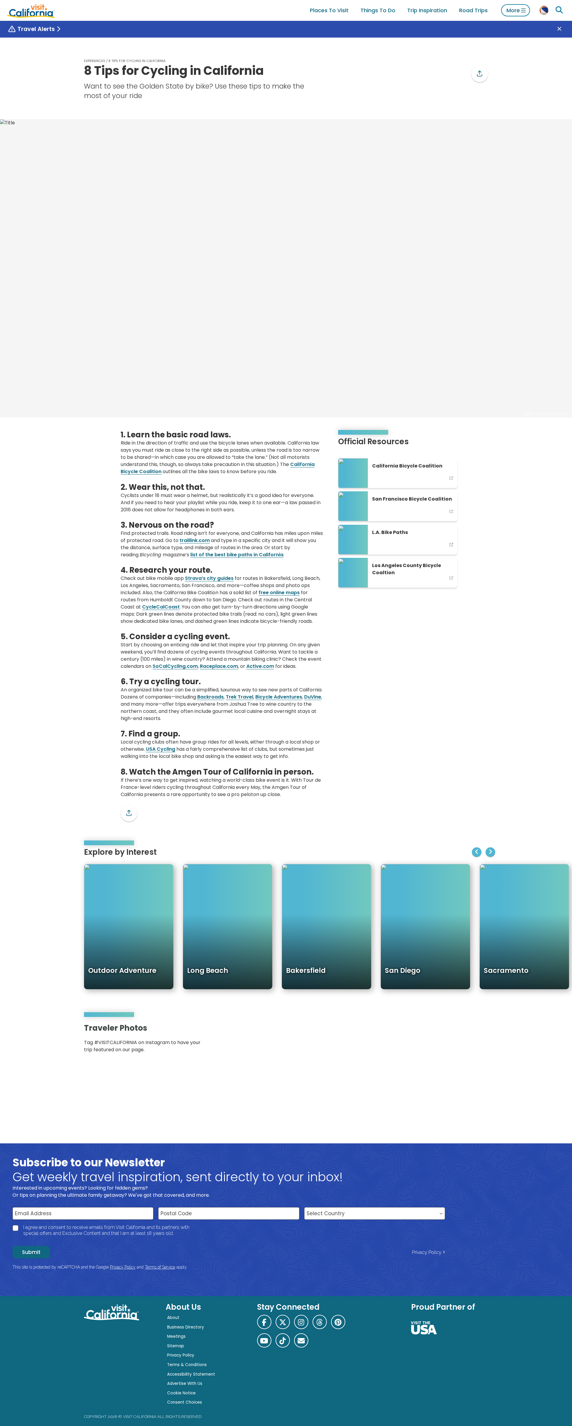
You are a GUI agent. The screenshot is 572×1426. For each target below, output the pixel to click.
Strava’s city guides (209, 578)
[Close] (563, 29)
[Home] (31, 10)
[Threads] (320, 1322)
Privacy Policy (427, 1252)
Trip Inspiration (427, 10)
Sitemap (175, 1346)
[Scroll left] (476, 852)
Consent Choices (184, 1402)
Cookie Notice (181, 1393)
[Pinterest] (470, 1040)
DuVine (312, 696)
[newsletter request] (301, 1340)
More (513, 10)
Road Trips (473, 10)
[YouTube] (479, 1040)
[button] (479, 74)
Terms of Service (160, 1267)
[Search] (559, 10)
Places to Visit (329, 10)
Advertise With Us (184, 1383)
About (173, 1317)
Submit (31, 1252)
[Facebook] (264, 1322)
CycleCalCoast (161, 606)
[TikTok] (283, 1340)
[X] (283, 1322)
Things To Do (377, 10)
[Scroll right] (490, 852)
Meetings (176, 1336)
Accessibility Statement (191, 1374)
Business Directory (185, 1327)
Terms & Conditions (187, 1365)
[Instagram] (462, 1040)
